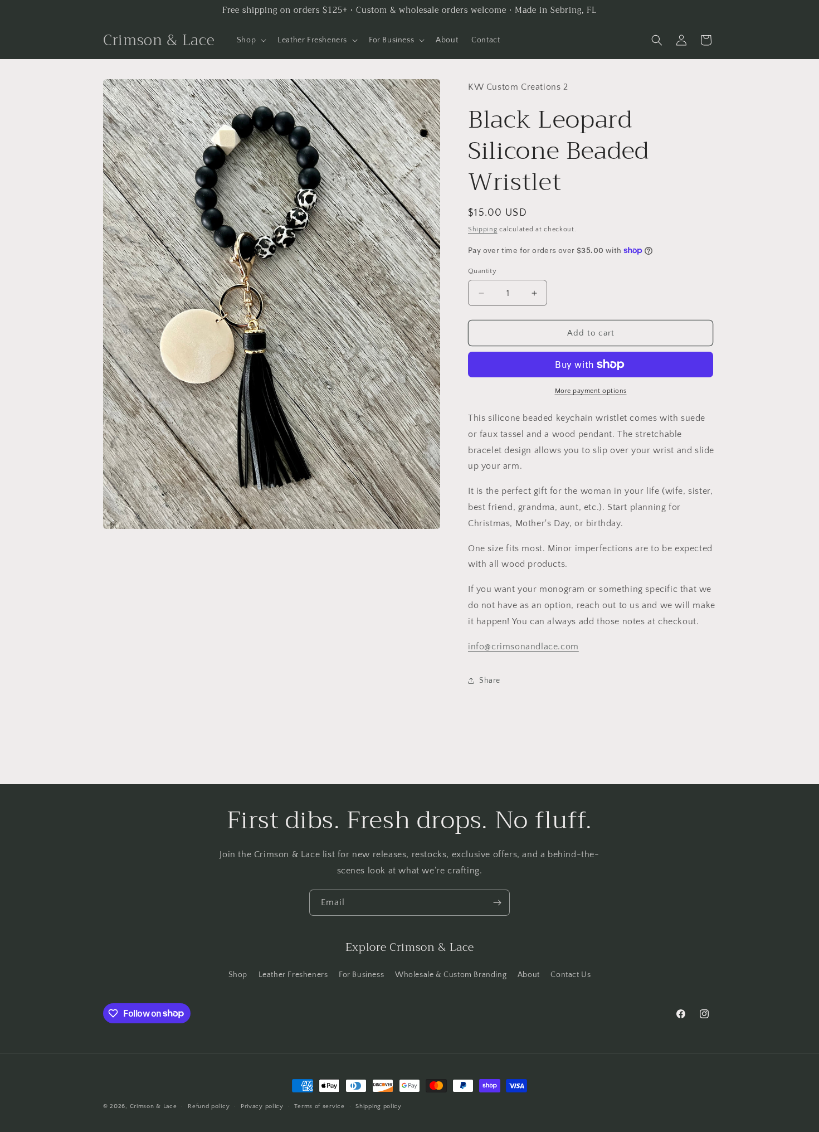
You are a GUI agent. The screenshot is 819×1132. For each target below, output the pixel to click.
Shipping (483, 229)
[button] (250, 40)
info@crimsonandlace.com (523, 647)
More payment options (591, 391)
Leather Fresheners (293, 974)
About (529, 974)
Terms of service (319, 1105)
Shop (237, 974)
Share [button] (489, 680)
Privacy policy (262, 1105)
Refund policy (209, 1105)
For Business (361, 974)
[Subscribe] (497, 903)
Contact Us (570, 974)
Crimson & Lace (153, 1106)
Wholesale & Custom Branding (450, 974)
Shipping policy (378, 1105)
